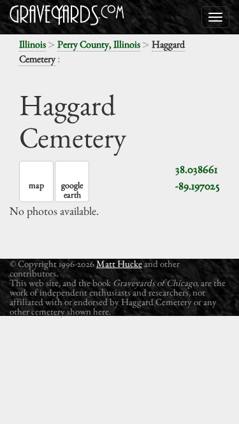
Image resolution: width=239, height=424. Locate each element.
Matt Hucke (119, 263)
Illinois (32, 44)
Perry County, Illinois (98, 44)
